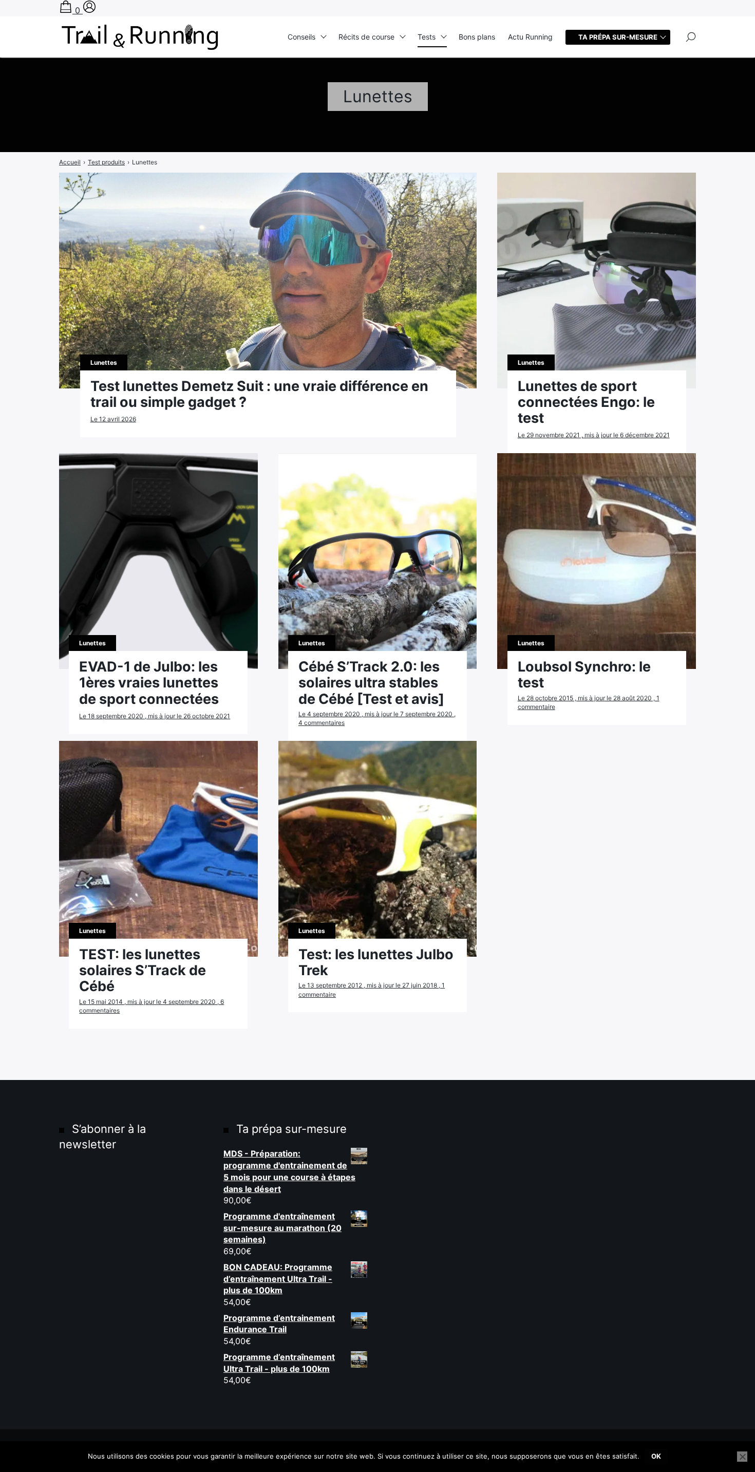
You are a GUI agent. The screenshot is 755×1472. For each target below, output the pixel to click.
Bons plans (477, 36)
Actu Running (530, 36)
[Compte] (89, 10)
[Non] (742, 1456)
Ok (656, 1456)
